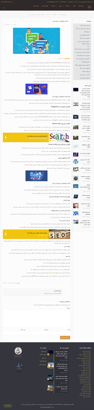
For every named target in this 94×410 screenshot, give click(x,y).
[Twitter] (8, 2)
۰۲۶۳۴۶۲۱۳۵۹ (43, 361)
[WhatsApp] (11, 2)
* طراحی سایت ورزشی (87, 372)
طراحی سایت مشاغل (84, 55)
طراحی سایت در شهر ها (83, 49)
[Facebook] (10, 2)
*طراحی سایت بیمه (87, 384)
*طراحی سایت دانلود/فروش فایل (85, 365)
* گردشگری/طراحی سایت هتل (85, 377)
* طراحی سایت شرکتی (87, 351)
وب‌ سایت (22, 330)
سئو (48, 14)
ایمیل (46, 330)
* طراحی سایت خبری (87, 396)
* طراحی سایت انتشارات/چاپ (85, 381)
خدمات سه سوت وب (84, 28)
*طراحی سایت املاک (87, 353)
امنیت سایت (86, 25)
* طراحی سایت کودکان (86, 361)
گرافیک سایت (85, 68)
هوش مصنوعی (85, 78)
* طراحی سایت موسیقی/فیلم (85, 379)
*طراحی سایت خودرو (87, 368)
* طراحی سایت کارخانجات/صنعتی (84, 375)
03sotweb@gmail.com (52, 2)
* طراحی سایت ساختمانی (86, 360)
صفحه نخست (62, 14)
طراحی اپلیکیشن (85, 35)
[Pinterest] (3, 2)
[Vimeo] (6, 2)
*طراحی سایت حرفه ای (86, 388)
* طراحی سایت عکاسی (86, 367)
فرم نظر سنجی (42, 364)
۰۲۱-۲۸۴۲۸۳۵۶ (62, 2)
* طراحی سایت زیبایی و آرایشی (85, 395)
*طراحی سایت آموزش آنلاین (85, 393)
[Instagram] (1, 2)
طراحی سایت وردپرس (84, 59)
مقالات (54, 14)
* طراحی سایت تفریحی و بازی (85, 382)
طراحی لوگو (86, 62)
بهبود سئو (55, 96)
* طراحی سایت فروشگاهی (86, 374)
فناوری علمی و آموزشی (83, 65)
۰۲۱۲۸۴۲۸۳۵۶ (42, 354)
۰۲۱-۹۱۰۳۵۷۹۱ (70, 2)
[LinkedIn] (5, 2)
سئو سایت (36, 69)
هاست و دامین (85, 75)
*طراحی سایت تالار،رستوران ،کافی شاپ (83, 358)
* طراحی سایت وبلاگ (87, 363)
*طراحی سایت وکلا (87, 356)
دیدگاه (68, 308)
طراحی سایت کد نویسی (83, 52)
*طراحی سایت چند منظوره (86, 389)
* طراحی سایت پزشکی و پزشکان (85, 354)
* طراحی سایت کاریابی (87, 391)
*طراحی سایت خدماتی (87, 386)
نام (69, 330)
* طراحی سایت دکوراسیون (86, 370)
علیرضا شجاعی (57, 291)
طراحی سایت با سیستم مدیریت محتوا (83, 42)
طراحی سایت (86, 38)
